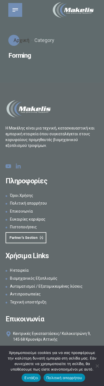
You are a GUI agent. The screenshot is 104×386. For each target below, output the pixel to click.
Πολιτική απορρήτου (28, 203)
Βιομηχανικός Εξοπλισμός (33, 278)
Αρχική (20, 40)
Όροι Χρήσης (21, 195)
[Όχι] (97, 366)
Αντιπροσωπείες (25, 294)
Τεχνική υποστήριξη (28, 302)
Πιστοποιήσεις (23, 227)
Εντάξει (31, 378)
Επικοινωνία (21, 211)
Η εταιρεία (19, 270)
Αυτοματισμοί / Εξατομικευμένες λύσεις (46, 286)
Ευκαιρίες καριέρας (27, 219)
